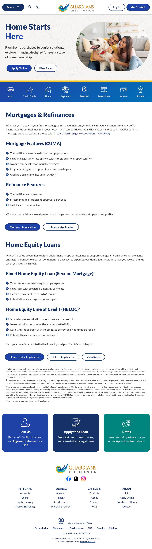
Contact (94, 502)
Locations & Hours (127, 502)
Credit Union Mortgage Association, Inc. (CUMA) (82, 133)
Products (94, 493)
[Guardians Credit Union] (76, 7)
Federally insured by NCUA (79, 523)
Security (101, 528)
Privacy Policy (41, 528)
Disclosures (58, 528)
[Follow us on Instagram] (83, 479)
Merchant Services (61, 506)
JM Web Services (87, 541)
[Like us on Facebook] (68, 479)
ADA (90, 528)
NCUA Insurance (75, 528)
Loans (25, 497)
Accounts (25, 493)
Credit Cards (61, 502)
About (94, 497)
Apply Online (127, 497)
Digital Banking (25, 502)
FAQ (94, 506)
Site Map (113, 528)
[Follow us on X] (76, 479)
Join (127, 493)
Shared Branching (25, 506)
